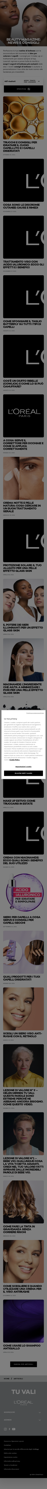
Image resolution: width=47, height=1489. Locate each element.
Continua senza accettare (35, 713)
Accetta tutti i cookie (23, 773)
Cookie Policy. (14, 760)
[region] (23, 744)
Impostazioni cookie (24, 766)
